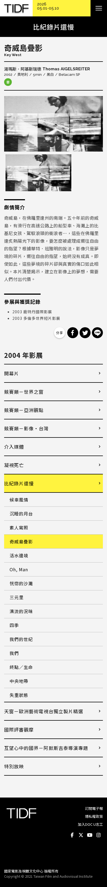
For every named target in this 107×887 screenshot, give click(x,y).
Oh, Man (19, 569)
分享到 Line (97, 332)
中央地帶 (19, 681)
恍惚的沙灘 (21, 583)
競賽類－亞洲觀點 (24, 410)
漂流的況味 (21, 611)
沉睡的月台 (21, 513)
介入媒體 (14, 446)
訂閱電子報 (94, 808)
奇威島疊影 (21, 541)
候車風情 (19, 499)
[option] (53, 124)
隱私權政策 (94, 816)
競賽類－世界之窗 (24, 391)
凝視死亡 (14, 465)
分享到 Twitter (85, 332)
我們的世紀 (21, 639)
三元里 (17, 597)
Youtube (89, 835)
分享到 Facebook (72, 332)
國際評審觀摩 (19, 729)
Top (97, 857)
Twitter (81, 835)
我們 (14, 653)
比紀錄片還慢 (19, 483)
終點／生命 (21, 667)
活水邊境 (19, 555)
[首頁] (16, 8)
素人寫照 (19, 527)
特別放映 (14, 766)
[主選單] (99, 8)
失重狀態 (19, 695)
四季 (14, 625)
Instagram (98, 835)
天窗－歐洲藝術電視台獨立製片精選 (43, 711)
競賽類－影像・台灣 (26, 428)
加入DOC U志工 (90, 824)
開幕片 (11, 373)
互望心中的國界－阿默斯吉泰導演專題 (46, 747)
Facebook (72, 835)
